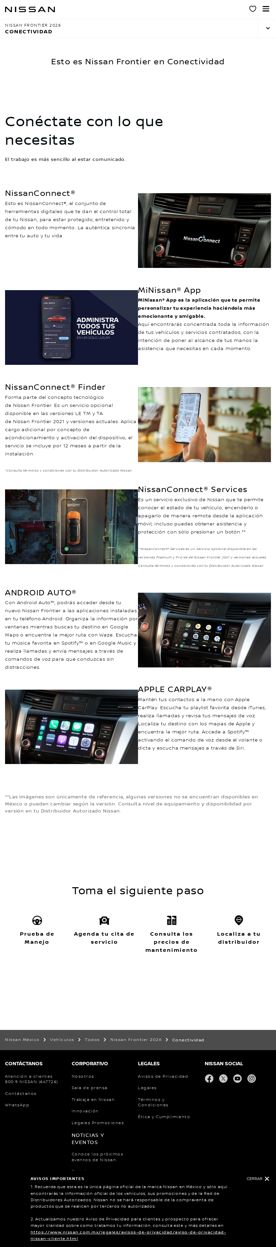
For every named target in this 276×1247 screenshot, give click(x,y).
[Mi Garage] (253, 9)
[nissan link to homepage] (30, 9)
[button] (266, 8)
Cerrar (255, 1178)
